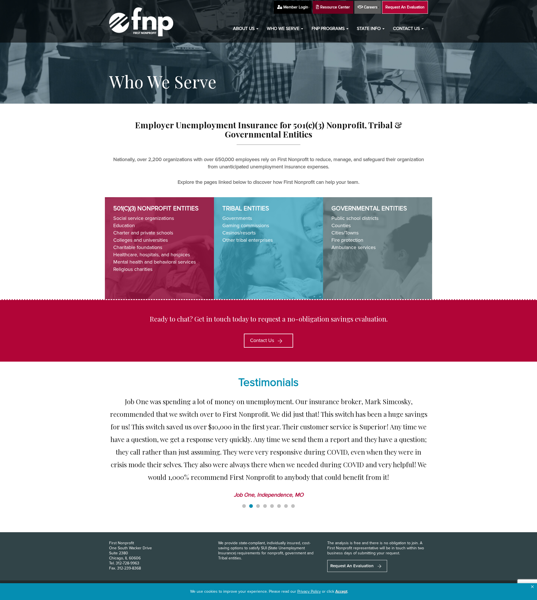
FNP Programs (329, 28)
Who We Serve (283, 28)
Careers (370, 7)
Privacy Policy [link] (309, 591)
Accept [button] (341, 591)
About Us (244, 28)
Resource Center (334, 7)
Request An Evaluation (405, 7)
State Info (369, 28)
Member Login (295, 7)
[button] (532, 586)
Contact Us (407, 28)
